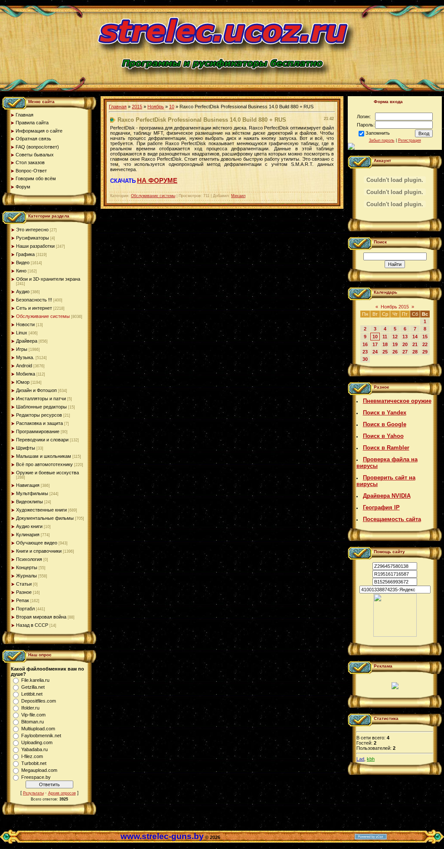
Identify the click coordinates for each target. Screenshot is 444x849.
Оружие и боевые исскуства (47, 472)
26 (395, 351)
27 (405, 351)
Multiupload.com (38, 728)
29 (425, 351)
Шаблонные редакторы (41, 406)
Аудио (22, 291)
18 (385, 344)
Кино (21, 270)
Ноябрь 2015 (395, 306)
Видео (22, 262)
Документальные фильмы (45, 518)
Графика (25, 254)
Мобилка (25, 373)
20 (405, 344)
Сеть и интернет (34, 308)
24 (375, 351)
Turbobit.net (33, 763)
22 (425, 344)
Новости (25, 324)
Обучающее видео (36, 542)
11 (384, 336)
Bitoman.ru (32, 721)
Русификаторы (32, 237)
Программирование (37, 431)
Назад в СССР (32, 625)
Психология (29, 559)
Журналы (26, 575)
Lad (360, 759)
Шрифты (25, 447)
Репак (22, 600)
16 (365, 344)
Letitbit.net (31, 694)
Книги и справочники (39, 551)
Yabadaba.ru (34, 749)
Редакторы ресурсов (39, 415)
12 (395, 336)
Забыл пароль (382, 140)
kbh (371, 759)
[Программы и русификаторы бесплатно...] (395, 635)
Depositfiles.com (38, 700)
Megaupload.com (39, 770)
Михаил (238, 196)
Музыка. (25, 357)
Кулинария (27, 534)
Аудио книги (29, 526)
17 (375, 344)
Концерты (26, 567)
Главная (118, 106)
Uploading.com (36, 742)
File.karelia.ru (35, 680)
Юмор (22, 382)
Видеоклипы (29, 501)
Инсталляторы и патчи (41, 398)
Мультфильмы (32, 493)
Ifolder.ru (30, 707)
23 (365, 351)
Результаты (33, 793)
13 (405, 336)
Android (24, 365)
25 (385, 351)
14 (415, 336)
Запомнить (378, 133)
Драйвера (26, 340)
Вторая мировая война (41, 616)
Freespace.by (36, 777)
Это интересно (32, 229)
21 (415, 344)
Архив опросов (62, 793)
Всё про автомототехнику (44, 464)
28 (415, 351)
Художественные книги (41, 509)
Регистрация (409, 140)
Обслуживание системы (43, 316)
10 (171, 106)
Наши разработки (35, 246)
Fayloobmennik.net (41, 735)
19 (395, 344)
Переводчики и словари (42, 439)
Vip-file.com (33, 714)
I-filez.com (32, 756)
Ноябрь (155, 106)
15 (425, 336)
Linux (21, 332)
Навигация (27, 485)
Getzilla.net (33, 687)
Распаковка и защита (39, 423)
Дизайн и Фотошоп (36, 390)
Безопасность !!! (34, 299)
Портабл (25, 608)
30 (365, 359)
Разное (24, 592)
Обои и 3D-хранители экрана (48, 279)
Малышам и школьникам (43, 456)
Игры (21, 349)
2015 (137, 106)
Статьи (24, 584)
